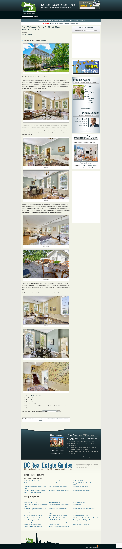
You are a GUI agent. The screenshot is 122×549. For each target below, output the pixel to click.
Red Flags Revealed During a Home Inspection (35, 480)
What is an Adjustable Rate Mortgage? (58, 486)
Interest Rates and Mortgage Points (81, 490)
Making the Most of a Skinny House (82, 512)
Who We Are (72, 545)
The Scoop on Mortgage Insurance (32, 492)
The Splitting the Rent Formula (80, 486)
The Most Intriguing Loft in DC (31, 502)
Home (24, 13)
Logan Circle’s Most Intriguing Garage (58, 508)
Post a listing (91, 167)
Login (83, 165)
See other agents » (86, 108)
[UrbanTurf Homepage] (30, 7)
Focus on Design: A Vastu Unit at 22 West (83, 522)
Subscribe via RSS (93, 545)
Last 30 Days (84, 434)
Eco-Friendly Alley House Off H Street (33, 526)
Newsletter (29, 13)
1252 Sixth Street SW (35, 396)
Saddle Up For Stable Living (55, 520)
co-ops (40, 418)
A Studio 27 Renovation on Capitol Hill (33, 515)
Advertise (33, 13)
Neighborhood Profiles (60, 20)
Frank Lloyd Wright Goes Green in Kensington (84, 508)
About (68, 545)
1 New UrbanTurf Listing (44, 20)
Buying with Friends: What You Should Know (81, 442)
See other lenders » (86, 131)
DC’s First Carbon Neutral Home (81, 524)
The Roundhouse (77, 504)
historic (50, 418)
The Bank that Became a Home (80, 515)
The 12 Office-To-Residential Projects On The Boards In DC (64, 23)
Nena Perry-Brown (27, 34)
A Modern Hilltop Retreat (30, 522)
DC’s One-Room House (78, 502)
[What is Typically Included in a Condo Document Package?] (57, 447)
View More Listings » (86, 163)
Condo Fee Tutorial (28, 483)
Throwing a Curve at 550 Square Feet (82, 520)
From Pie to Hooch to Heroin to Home (33, 517)
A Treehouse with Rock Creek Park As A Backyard (85, 517)
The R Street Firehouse (54, 502)
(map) (43, 396)
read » (61, 455)
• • (61, 20)
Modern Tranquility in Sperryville (32, 520)
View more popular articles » (90, 457)
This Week (72, 434)
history (54, 418)
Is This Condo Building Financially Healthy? (59, 490)
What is (92, 165)
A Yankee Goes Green (54, 524)
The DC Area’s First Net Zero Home (32, 524)
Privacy (86, 545)
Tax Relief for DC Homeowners (80, 480)
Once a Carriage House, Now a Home (58, 515)
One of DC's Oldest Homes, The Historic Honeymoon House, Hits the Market (43, 28)
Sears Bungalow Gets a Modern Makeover (34, 512)
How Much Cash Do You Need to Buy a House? (35, 490)
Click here (43, 40)
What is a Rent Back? (54, 483)
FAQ (83, 167)
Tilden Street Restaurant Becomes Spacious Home (61, 522)
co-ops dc (45, 418)
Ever (93, 434)
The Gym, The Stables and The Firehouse (59, 526)
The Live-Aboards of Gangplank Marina (58, 517)
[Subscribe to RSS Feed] (97, 545)
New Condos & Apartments (77, 20)
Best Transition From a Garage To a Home (59, 504)
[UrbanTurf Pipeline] (86, 74)
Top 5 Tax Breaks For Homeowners (57, 480)
